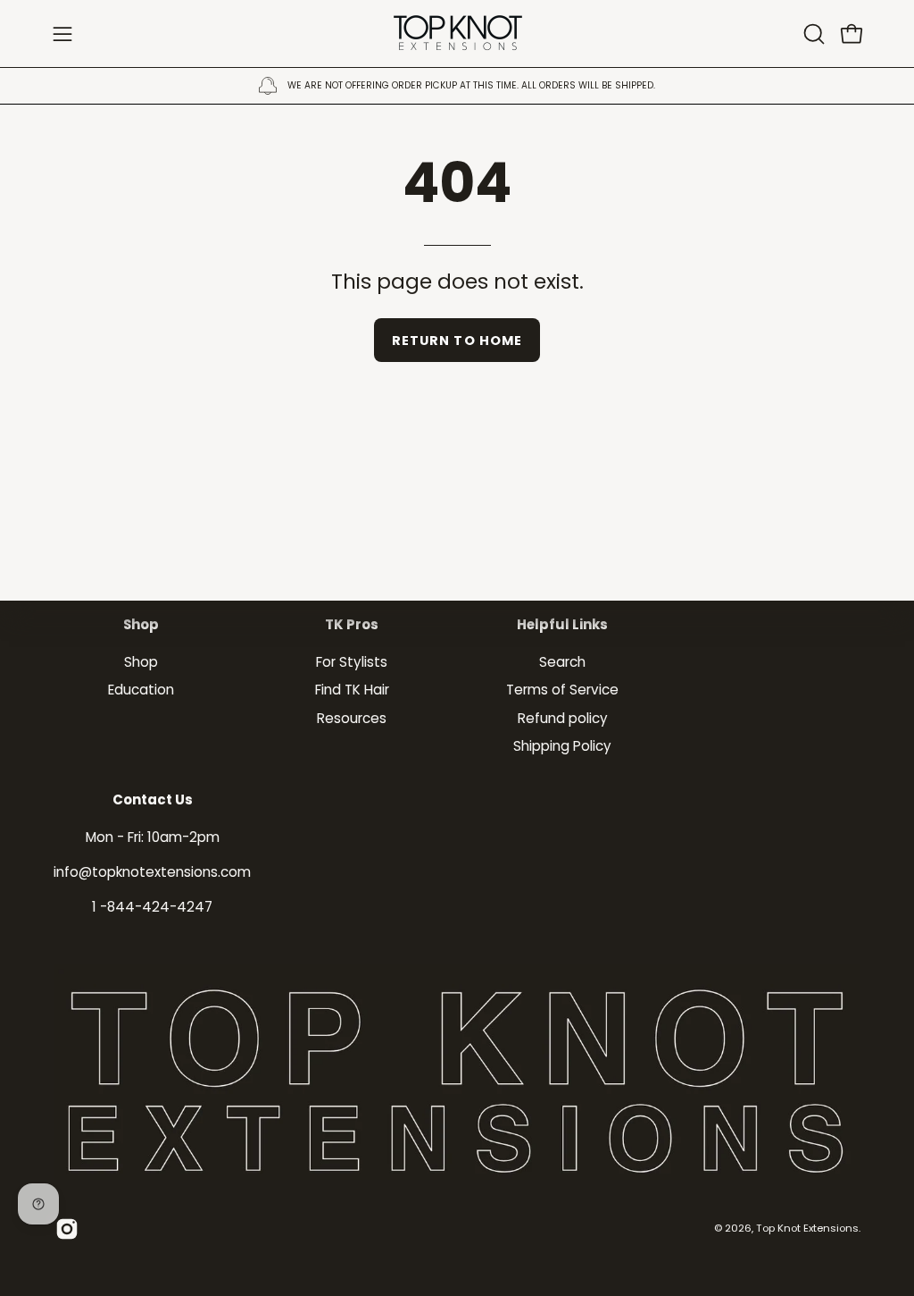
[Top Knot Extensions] (457, 33)
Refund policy (563, 717)
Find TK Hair (352, 689)
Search (562, 661)
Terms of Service (562, 689)
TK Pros (351, 625)
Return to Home (457, 340)
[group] (457, 86)
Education (141, 689)
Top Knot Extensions (807, 1228)
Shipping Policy (562, 745)
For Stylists (351, 661)
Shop (141, 625)
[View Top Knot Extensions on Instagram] (67, 1229)
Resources (351, 717)
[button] (812, 33)
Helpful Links (562, 625)
